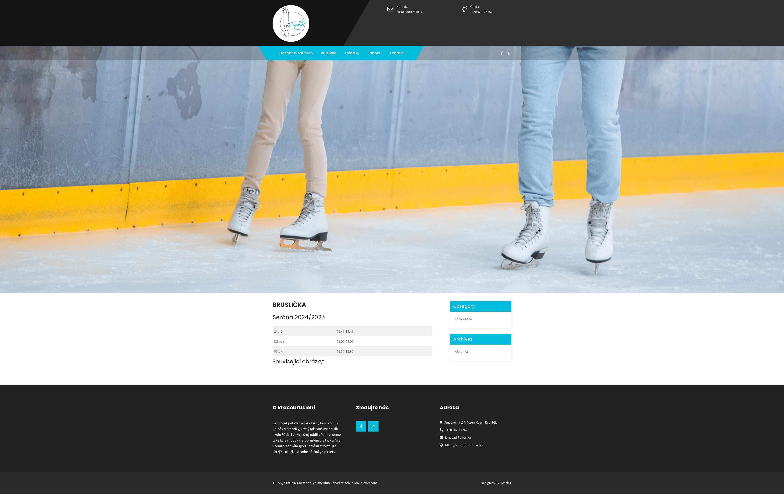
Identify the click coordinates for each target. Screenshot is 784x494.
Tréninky (352, 53)
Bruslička (328, 53)
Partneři (374, 53)
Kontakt (397, 53)
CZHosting (503, 483)
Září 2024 (461, 352)
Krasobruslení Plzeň (296, 53)
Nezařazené (463, 319)
